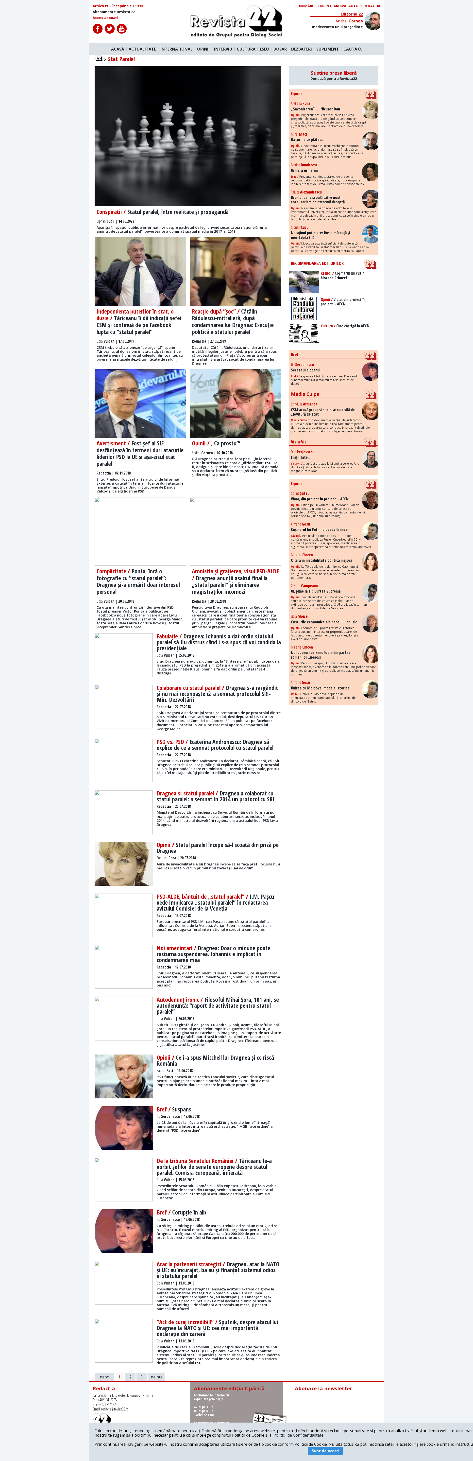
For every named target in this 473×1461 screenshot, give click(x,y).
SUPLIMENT (327, 49)
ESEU (264, 49)
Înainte (156, 1377)
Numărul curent (315, 6)
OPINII (203, 49)
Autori (355, 6)
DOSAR (280, 49)
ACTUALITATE (142, 49)
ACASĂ (117, 49)
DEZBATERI (301, 49)
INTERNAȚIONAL (176, 49)
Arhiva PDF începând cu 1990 (118, 6)
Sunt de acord (325, 1451)
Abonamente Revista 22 (114, 12)
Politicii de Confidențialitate (298, 1435)
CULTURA (246, 49)
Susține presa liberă (333, 75)
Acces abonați (105, 18)
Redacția (372, 6)
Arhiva (340, 6)
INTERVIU (223, 49)
